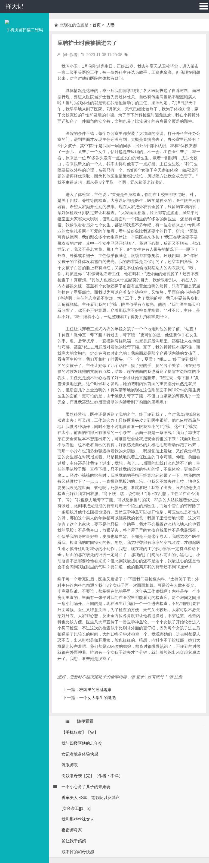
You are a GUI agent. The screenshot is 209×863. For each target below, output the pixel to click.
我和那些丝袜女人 (78, 819)
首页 (97, 25)
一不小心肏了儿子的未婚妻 (86, 786)
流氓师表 (70, 765)
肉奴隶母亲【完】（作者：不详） (92, 775)
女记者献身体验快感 (80, 754)
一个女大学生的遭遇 (97, 697)
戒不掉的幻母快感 (78, 851)
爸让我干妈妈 (74, 841)
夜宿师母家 (72, 830)
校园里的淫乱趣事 (95, 689)
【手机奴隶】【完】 (80, 732)
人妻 (110, 25)
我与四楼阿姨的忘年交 (82, 743)
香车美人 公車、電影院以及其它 (91, 797)
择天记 (14, 6)
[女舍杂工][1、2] (76, 808)
